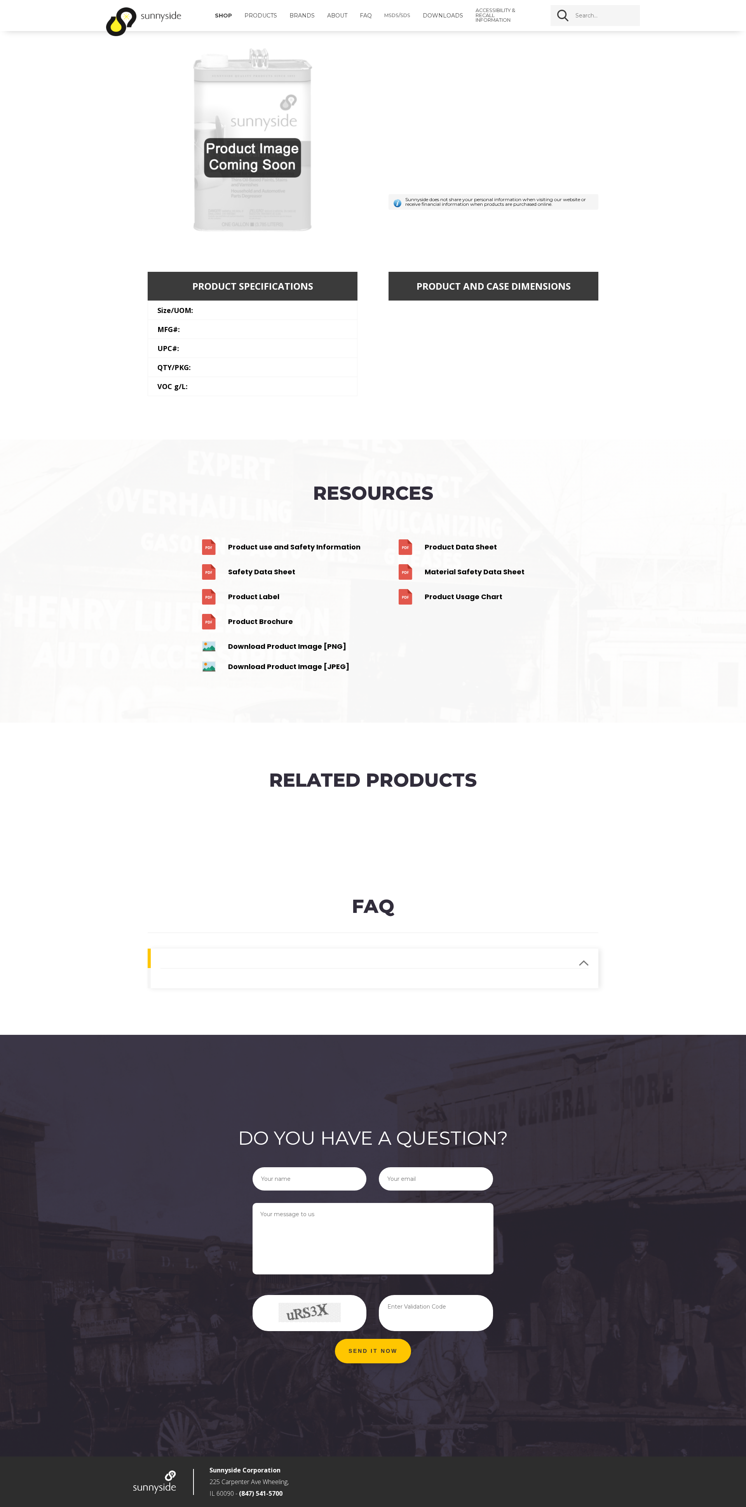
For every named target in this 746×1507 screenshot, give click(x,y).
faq (366, 15)
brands (302, 15)
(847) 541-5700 (260, 1493)
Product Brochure (260, 621)
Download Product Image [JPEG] (288, 666)
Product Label (253, 596)
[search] (614, 15)
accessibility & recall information (495, 15)
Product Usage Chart (463, 596)
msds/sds (397, 15)
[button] (373, 1351)
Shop (223, 15)
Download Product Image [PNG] (287, 646)
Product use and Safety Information (294, 547)
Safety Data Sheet (261, 572)
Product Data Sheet (461, 547)
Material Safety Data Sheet (475, 572)
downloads (443, 15)
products (260, 15)
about (337, 15)
